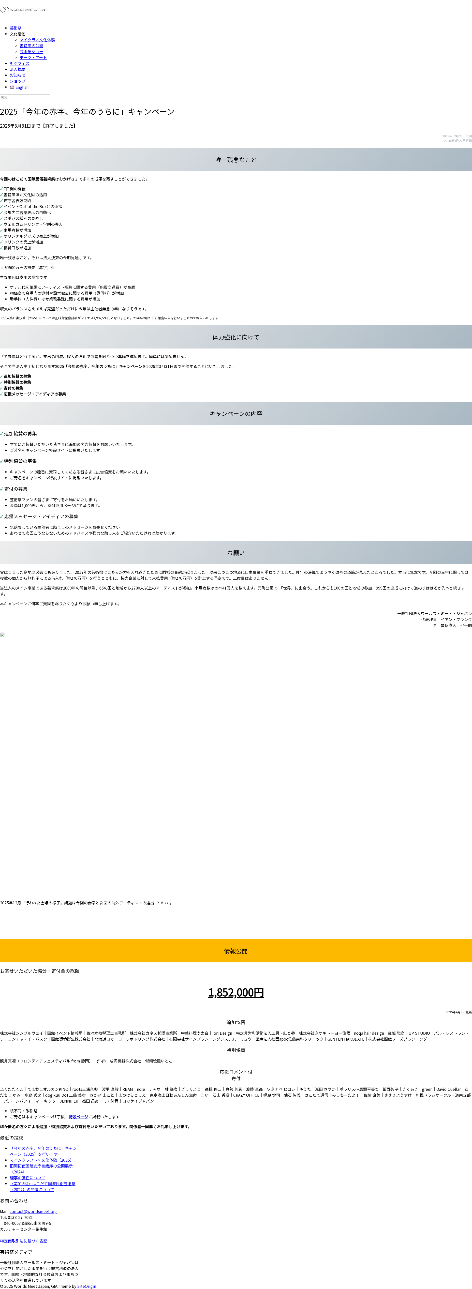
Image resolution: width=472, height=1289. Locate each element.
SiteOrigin (86, 1286)
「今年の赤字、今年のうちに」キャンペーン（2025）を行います (43, 1151)
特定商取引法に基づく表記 (23, 1241)
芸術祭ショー (31, 51)
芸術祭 (16, 28)
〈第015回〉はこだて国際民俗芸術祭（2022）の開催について (42, 1186)
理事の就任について (27, 1178)
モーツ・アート (33, 57)
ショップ (18, 81)
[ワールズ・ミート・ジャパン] (22, 13)
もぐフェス (20, 63)
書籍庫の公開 (31, 45)
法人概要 (18, 69)
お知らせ (18, 75)
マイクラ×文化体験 (37, 40)
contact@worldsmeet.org (33, 1211)
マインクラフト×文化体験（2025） (42, 1160)
